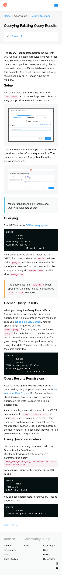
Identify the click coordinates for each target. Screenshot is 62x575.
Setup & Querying (41, 15)
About (27, 545)
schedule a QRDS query (28, 321)
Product (8, 545)
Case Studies (11, 559)
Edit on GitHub (11, 525)
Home (7, 15)
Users (7, 554)
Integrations (10, 550)
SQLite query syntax (37, 225)
